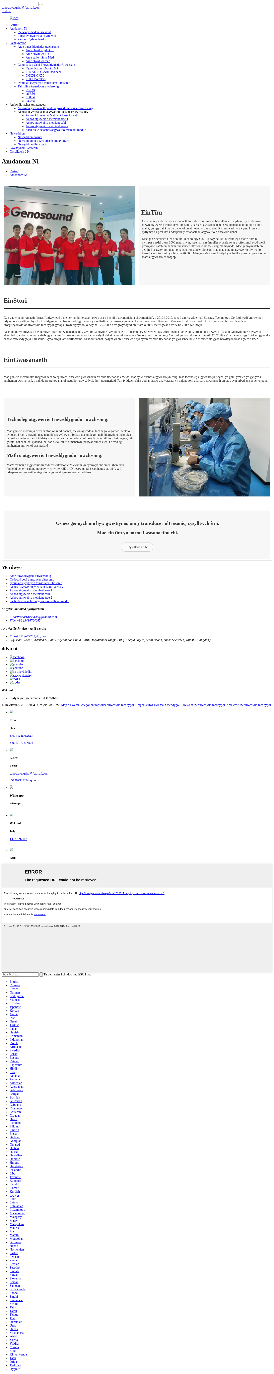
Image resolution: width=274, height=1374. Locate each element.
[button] (137, 547)
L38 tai (30, 97)
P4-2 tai (31, 101)
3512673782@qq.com (24, 780)
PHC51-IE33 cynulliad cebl (43, 72)
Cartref (14, 25)
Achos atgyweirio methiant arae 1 (47, 119)
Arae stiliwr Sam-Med (40, 57)
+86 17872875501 (21, 742)
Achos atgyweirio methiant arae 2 (47, 126)
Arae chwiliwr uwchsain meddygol (248, 705)
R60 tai (30, 90)
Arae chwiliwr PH (37, 53)
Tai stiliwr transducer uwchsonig (38, 86)
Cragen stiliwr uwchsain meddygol (157, 705)
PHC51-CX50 (35, 75)
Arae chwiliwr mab (38, 61)
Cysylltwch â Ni (20, 151)
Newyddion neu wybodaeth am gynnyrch (44, 140)
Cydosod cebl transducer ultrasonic (32, 579)
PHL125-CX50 (36, 79)
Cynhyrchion (18, 43)
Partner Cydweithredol (32, 39)
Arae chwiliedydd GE (40, 50)
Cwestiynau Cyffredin (24, 148)
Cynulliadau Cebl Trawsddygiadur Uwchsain (46, 64)
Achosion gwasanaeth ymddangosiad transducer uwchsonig (55, 108)
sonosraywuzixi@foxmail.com (29, 773)
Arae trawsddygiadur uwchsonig (38, 46)
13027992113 (18, 839)
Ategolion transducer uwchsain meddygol (107, 705)
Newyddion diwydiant (32, 144)
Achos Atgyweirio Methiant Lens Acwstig (52, 115)
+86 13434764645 (21, 736)
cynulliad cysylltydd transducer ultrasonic (44, 82)
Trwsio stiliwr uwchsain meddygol (203, 705)
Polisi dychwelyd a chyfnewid (37, 35)
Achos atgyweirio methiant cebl (46, 122)
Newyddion (17, 133)
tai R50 (30, 93)
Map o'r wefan (70, 705)
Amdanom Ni (18, 28)
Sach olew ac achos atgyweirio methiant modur (55, 130)
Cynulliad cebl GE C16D (42, 68)
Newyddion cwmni (30, 137)
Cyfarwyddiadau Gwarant (34, 32)
